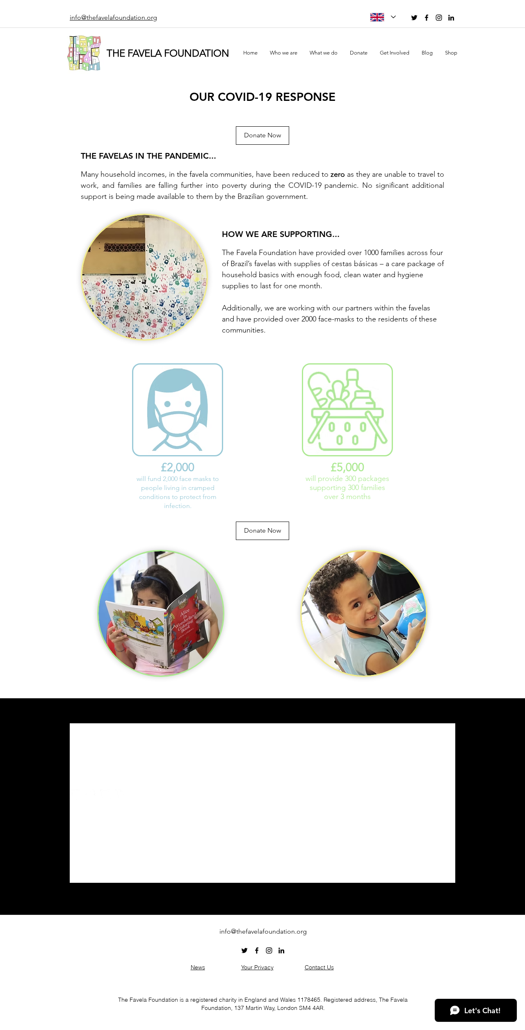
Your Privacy (257, 967)
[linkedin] (451, 18)
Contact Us (319, 967)
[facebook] (426, 18)
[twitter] (414, 18)
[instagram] (439, 18)
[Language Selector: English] (383, 17)
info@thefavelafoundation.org (113, 780)
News (198, 967)
